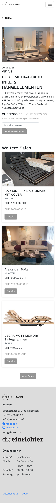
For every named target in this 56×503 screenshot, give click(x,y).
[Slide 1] (28, 58)
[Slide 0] (22, 58)
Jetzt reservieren (14, 131)
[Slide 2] (33, 58)
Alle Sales (28, 376)
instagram (11, 427)
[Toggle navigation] (49, 4)
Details (11, 216)
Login (25, 493)
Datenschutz (10, 493)
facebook (11, 423)
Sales (8, 17)
